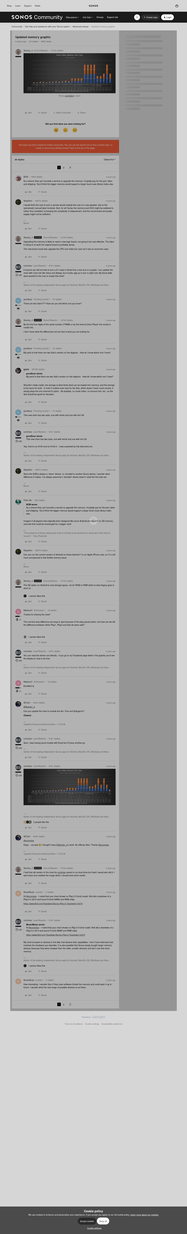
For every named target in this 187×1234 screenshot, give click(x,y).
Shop (9, 5)
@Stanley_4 (29, 706)
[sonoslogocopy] (93, 6)
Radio (37, 5)
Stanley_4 (28, 50)
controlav (69, 95)
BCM (26, 176)
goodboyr (28, 299)
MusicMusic (29, 892)
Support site (112, 17)
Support (27, 5)
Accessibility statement (112, 1023)
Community (17, 26)
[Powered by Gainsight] (93, 1018)
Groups (100, 17)
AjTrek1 (27, 702)
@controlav (29, 840)
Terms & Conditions (74, 1023)
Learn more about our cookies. (144, 1214)
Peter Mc (28, 500)
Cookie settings (92, 1023)
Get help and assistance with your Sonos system (47, 26)
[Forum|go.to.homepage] (37, 17)
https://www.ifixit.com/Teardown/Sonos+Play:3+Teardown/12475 (53, 903)
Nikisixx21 (28, 610)
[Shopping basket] (177, 6)
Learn (18, 5)
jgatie (26, 369)
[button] (150, 17)
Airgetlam (28, 200)
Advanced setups (81, 26)
